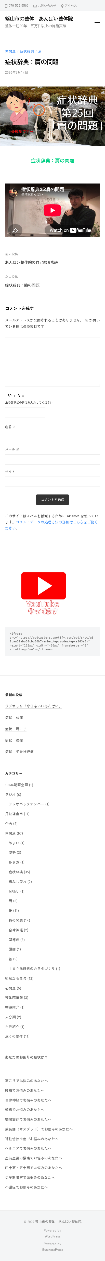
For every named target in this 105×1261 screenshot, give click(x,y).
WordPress (52, 1236)
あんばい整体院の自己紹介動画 (32, 262)
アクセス (71, 5)
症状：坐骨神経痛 (19, 751)
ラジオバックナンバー (26, 803)
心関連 (10, 987)
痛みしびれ (18, 881)
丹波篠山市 (14, 813)
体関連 (10, 50)
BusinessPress (52, 1249)
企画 (8, 823)
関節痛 (14, 939)
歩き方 (14, 862)
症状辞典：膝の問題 (22, 285)
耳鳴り (14, 891)
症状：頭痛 (14, 717)
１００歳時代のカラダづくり (32, 968)
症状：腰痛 (14, 740)
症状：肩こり (16, 728)
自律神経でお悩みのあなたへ (28, 1100)
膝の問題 (16, 920)
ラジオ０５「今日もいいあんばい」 (33, 705)
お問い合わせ (47, 5)
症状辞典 (27, 50)
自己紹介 (12, 1026)
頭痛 (12, 949)
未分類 (10, 1016)
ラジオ (10, 794)
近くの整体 (14, 1036)
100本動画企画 (16, 784)
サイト (10, 471)
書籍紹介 (12, 1007)
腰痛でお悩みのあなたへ (24, 1090)
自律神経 (16, 929)
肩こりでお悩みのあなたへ (26, 1080)
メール (12, 449)
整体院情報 (14, 997)
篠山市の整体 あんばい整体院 (39, 18)
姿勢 (12, 852)
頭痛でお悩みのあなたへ (24, 1109)
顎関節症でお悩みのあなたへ (28, 1119)
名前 (10, 426)
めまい (14, 842)
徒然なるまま (16, 978)
